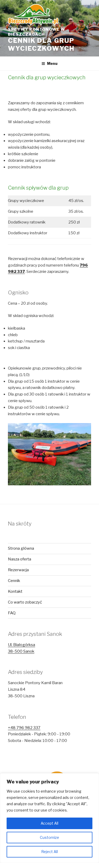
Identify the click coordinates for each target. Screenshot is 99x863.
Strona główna (21, 548)
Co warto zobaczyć (25, 602)
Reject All (49, 851)
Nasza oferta (19, 559)
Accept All (49, 823)
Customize (49, 837)
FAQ (12, 613)
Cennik (14, 580)
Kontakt (15, 591)
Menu (52, 63)
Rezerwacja (18, 570)
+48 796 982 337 (24, 727)
